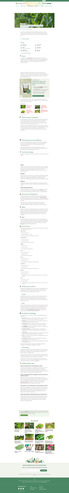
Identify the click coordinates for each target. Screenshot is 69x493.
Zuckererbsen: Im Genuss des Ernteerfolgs (29, 106)
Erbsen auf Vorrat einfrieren (18, 452)
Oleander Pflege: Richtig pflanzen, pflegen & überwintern (49, 452)
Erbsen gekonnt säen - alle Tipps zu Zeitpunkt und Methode (39, 441)
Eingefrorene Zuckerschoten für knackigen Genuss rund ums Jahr (39, 431)
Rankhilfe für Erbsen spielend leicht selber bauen (44, 111)
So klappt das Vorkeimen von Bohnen (39, 452)
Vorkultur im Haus (43, 197)
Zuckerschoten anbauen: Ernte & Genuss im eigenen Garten (28, 431)
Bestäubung (22, 223)
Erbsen (36, 359)
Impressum (41, 486)
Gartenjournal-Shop (33, 487)
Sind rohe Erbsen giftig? (29, 451)
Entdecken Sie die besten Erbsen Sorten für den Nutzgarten (49, 441)
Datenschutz (41, 487)
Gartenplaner (32, 489)
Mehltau (25, 326)
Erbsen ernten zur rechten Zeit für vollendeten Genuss (18, 441)
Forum (31, 486)
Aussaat (41, 189)
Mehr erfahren (44, 482)
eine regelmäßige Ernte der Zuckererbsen (33, 309)
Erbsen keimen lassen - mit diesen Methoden (29, 441)
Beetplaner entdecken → (24, 415)
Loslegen (44, 0)
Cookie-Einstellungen (42, 489)
